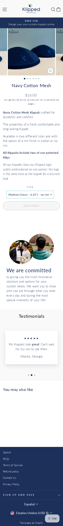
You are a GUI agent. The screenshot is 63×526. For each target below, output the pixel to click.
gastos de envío (17, 99)
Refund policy (11, 471)
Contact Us (9, 477)
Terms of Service (13, 465)
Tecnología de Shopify (31, 523)
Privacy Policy (11, 484)
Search (7, 452)
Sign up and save (19, 494)
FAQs (6, 458)
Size (30, 187)
